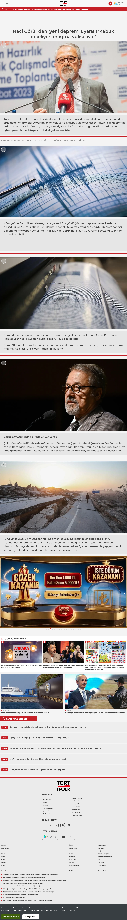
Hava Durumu (5, 871)
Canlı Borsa (5, 848)
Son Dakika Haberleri (105, 856)
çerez (42, 908)
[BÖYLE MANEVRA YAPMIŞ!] (63, 592)
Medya (71, 862)
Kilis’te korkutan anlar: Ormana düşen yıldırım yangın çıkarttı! (38, 759)
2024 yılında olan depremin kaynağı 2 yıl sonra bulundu (21, 894)
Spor (99, 859)
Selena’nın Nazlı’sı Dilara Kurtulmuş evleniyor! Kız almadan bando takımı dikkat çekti (48, 727)
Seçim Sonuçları (103, 854)
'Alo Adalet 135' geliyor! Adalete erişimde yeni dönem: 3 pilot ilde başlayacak (27, 900)
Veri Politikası (76, 809)
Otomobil (72, 868)
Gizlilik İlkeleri (76, 801)
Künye (45, 802)
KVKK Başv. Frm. (77, 815)
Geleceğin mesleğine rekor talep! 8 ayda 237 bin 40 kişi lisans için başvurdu (27, 889)
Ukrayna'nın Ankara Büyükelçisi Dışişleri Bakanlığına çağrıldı (37, 770)
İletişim (45, 805)
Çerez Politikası (48, 811)
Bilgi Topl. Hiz (76, 807)
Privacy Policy (76, 804)
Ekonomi (4, 862)
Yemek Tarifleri (103, 871)
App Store (69, 837)
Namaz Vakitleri (74, 865)
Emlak (3, 865)
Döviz (3, 854)
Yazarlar (100, 868)
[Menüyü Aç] (7, 3)
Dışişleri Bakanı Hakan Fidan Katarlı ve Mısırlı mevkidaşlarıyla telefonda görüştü (28, 892)
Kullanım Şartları (77, 798)
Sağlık (100, 851)
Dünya (3, 856)
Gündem (4, 868)
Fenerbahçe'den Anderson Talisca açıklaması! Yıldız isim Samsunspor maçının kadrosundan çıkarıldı (49, 9)
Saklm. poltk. (47, 814)
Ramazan (101, 848)
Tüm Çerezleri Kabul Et (10, 917)
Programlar (102, 845)
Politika (71, 871)
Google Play (51, 837)
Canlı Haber (5, 851)
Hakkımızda (47, 799)
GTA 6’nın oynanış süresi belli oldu (14, 897)
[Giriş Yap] (110, 3)
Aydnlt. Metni (76, 812)
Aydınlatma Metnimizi (54, 910)
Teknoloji (101, 862)
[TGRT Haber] (63, 3)
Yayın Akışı (102, 865)
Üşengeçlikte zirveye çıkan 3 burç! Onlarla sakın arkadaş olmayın (39, 738)
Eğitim (3, 859)
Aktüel (3, 845)
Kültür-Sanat (73, 848)
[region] (63, 912)
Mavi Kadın (72, 859)
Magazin (72, 856)
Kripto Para (72, 851)
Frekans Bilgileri (48, 808)
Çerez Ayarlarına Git (31, 917)
